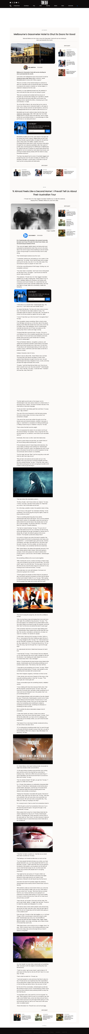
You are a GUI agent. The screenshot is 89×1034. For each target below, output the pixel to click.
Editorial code (37, 1032)
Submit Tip (64, 1032)
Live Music (26, 5)
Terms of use (45, 1032)
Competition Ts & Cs (26, 1032)
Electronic (70, 5)
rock (44, 187)
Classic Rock (17, 5)
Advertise (58, 1032)
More (63, 5)
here (45, 1005)
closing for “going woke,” (23, 114)
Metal (55, 5)
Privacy (52, 1032)
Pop (34, 5)
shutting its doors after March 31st (26, 78)
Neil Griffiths (32, 67)
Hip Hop (48, 5)
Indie (40, 5)
